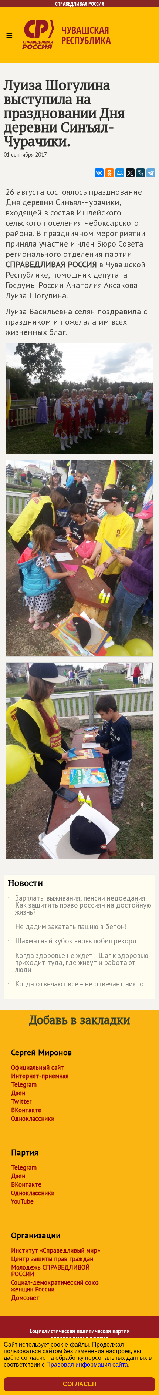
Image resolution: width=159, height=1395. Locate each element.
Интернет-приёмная (39, 1076)
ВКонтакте (26, 1110)
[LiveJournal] (140, 172)
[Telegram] (150, 172)
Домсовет (25, 1297)
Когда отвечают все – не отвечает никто (76, 985)
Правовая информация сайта (87, 1364)
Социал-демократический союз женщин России (55, 1285)
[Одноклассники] (109, 172)
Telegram (24, 1084)
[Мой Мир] (119, 172)
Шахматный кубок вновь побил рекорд (72, 942)
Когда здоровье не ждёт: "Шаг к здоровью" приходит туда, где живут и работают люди (79, 963)
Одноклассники (32, 1118)
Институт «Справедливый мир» (55, 1250)
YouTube (22, 1201)
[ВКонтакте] (99, 172)
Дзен (18, 1093)
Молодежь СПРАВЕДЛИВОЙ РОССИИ (50, 1270)
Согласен (80, 1384)
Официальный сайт (37, 1067)
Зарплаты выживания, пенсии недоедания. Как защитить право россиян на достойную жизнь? (79, 905)
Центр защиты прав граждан (52, 1258)
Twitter (21, 1101)
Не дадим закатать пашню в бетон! (67, 928)
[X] (130, 172)
